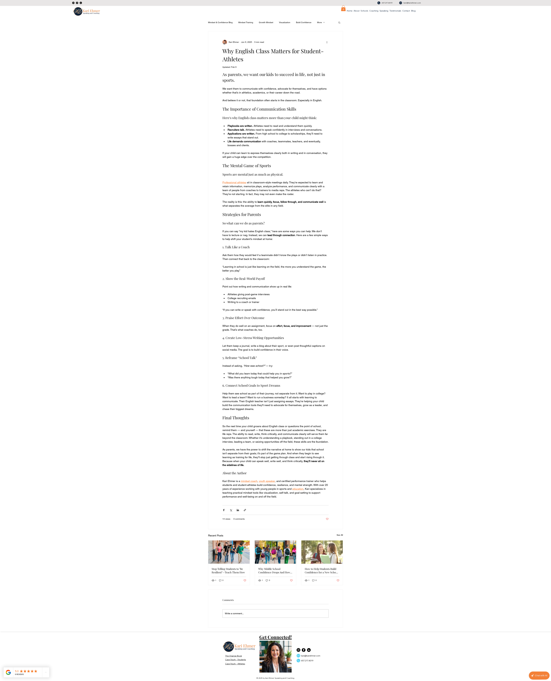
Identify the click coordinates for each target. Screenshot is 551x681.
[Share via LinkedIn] (237, 510)
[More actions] (327, 42)
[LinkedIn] (81, 3)
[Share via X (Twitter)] (230, 510)
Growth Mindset (266, 22)
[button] (343, 8)
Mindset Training (245, 22)
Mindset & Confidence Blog (220, 22)
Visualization (284, 22)
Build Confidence (303, 22)
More (319, 22)
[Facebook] (77, 3)
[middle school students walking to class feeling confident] (275, 552)
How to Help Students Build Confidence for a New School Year (321, 570)
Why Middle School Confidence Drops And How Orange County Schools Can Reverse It (274, 570)
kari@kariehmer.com (412, 3)
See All (340, 535)
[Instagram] (73, 3)
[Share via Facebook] (223, 510)
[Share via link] (245, 510)
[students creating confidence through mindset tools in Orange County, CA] (322, 552)
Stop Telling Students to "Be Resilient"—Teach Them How (228, 570)
